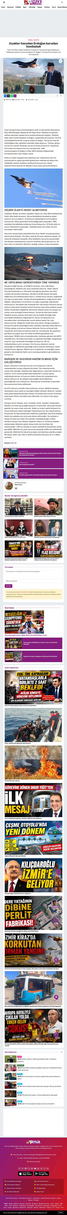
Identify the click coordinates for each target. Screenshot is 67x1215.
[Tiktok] (38, 1168)
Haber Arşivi (40, 1191)
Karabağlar (30, 1205)
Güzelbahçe (22, 1205)
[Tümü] (61, 1052)
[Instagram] (28, 1168)
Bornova (47, 1203)
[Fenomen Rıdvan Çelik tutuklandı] (19, 506)
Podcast (36, 1200)
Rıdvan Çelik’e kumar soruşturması (15, 537)
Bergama (35, 1203)
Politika (18, 7)
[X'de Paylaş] (8, 95)
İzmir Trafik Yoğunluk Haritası (45, 1185)
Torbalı (57, 1207)
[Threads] (41, 1168)
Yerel (54, 7)
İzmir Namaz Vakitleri (13, 1185)
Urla (62, 1207)
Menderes (16, 1207)
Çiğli (61, 1203)
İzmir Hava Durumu (43, 1181)
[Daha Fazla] (15, 95)
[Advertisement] (33, 23)
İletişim (30, 1200)
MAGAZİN (20, 1065)
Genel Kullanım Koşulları (48, 1198)
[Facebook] (19, 1168)
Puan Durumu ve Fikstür (14, 1188)
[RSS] (47, 1168)
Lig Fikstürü (36, 1198)
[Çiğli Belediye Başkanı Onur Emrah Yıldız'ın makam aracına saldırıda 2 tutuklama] (48, 549)
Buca (52, 1203)
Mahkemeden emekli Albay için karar (45, 516)
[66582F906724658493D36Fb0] (33, 187)
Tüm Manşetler (41, 1188)
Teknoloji (32, 7)
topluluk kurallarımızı (22, 592)
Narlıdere (30, 1207)
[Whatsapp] (44, 1168)
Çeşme (57, 1203)
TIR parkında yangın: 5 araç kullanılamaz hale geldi (37, 1095)
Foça (10, 1205)
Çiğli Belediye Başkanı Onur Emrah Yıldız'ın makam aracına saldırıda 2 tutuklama (46, 559)
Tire (53, 1207)
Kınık (5, 1207)
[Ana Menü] (4, 2)
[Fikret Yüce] (9, 486)
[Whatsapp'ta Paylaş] (11, 95)
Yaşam (39, 7)
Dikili (6, 1205)
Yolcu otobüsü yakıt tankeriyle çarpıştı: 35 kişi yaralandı (39, 1086)
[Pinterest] (25, 1168)
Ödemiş (36, 1207)
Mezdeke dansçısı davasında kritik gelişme (47, 537)
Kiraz (60, 1205)
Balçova (16, 1203)
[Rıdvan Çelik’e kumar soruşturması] (19, 528)
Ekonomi (10, 7)
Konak (10, 1207)
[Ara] (62, 2)
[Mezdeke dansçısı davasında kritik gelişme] (48, 528)
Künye (59, 1198)
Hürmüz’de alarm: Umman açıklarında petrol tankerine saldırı (38, 1078)
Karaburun (38, 1205)
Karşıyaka (46, 1205)
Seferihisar (42, 1207)
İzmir (3, 7)
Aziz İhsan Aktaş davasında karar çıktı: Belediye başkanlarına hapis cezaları (16, 559)
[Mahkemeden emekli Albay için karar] (48, 506)
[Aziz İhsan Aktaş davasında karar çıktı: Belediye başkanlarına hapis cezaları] (19, 549)
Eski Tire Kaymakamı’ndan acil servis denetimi (36, 1104)
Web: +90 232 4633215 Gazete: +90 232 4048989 (35, 1158)
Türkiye (47, 7)
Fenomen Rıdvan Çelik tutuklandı (14, 516)
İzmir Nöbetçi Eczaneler (14, 1181)
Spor (25, 7)
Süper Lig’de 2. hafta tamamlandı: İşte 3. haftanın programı (36, 1060)
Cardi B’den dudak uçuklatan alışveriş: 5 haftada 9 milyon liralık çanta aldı (39, 1069)
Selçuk (49, 1207)
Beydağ (41, 1203)
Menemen (23, 1207)
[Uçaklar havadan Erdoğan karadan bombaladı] (33, 76)
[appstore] (25, 1173)
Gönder (8, 586)
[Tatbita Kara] (33, 263)
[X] (22, 1168)
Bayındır (22, 1203)
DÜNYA (20, 1074)
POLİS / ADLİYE (33, 40)
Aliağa (11, 1203)
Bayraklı (28, 1203)
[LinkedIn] (32, 1168)
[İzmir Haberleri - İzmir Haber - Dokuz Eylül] (32, 2)
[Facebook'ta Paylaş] (5, 95)
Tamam (61, 1212)
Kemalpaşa (53, 1205)
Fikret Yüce (9, 99)
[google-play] (41, 1173)
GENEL (20, 1084)
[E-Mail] (16, 488)
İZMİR (6, 1203)
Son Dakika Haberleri (13, 1191)
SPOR (19, 1056)
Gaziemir (15, 1205)
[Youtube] (35, 1168)
